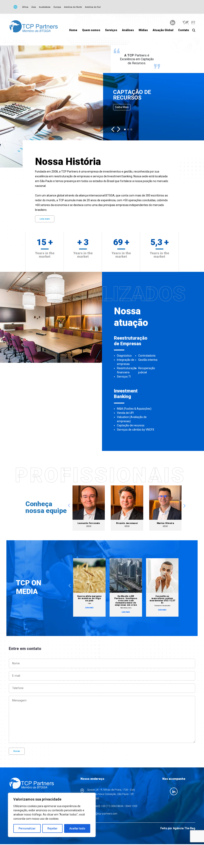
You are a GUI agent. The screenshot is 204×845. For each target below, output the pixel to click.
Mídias (143, 30)
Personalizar (27, 828)
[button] (114, 129)
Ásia (33, 7)
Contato (183, 30)
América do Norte (73, 7)
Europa (57, 7)
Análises (128, 30)
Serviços (111, 30)
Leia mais (45, 219)
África (25, 7)
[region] (52, 815)
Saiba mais (122, 107)
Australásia (44, 7)
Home (73, 30)
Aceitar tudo (77, 828)
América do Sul (93, 7)
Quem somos (91, 30)
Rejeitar (52, 828)
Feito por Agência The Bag (177, 828)
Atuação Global (163, 30)
